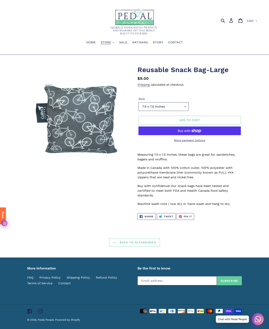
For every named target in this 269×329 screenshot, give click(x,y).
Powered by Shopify (67, 319)
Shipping (143, 84)
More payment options (189, 140)
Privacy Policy (50, 277)
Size (141, 99)
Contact (64, 283)
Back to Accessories (137, 242)
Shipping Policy (78, 277)
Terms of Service (39, 283)
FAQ (30, 277)
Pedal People (46, 319)
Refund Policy (106, 277)
